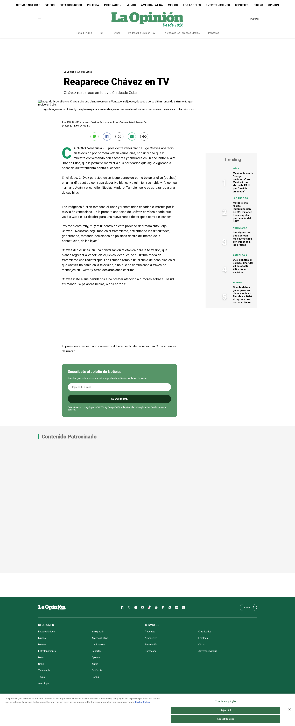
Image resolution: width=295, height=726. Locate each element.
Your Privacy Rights (225, 701)
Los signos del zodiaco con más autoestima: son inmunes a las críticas (242, 238)
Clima (201, 644)
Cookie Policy (142, 702)
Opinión (273, 5)
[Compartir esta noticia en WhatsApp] (94, 136)
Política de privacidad (125, 407)
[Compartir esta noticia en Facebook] (107, 136)
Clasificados (204, 631)
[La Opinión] (147, 18)
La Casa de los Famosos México (182, 33)
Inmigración (112, 5)
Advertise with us (207, 651)
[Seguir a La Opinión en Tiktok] (149, 607)
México (173, 5)
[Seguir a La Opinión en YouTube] (142, 607)
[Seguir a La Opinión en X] (128, 607)
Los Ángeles (192, 5)
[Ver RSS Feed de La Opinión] (183, 607)
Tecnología (44, 670)
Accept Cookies (225, 719)
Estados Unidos (71, 5)
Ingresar (254, 19)
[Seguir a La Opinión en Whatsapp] (169, 607)
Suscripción (151, 644)
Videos (50, 5)
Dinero (258, 5)
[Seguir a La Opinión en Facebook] (122, 607)
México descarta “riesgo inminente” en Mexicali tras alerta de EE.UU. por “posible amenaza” (243, 182)
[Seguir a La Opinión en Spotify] (176, 607)
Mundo (131, 5)
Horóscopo (151, 651)
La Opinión (69, 72)
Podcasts (150, 631)
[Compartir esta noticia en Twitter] (119, 136)
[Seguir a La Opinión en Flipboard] (163, 607)
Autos (95, 664)
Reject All (226, 710)
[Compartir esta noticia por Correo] (132, 136)
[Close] (289, 709)
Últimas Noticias (28, 5)
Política (93, 5)
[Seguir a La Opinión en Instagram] (135, 607)
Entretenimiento (218, 5)
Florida (237, 282)
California (97, 670)
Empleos (203, 638)
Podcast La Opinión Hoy (141, 33)
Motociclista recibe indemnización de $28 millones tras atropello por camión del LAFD (242, 212)
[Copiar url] (144, 136)
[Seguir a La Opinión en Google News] (156, 607)
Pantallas (213, 33)
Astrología (240, 228)
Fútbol (116, 33)
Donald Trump (84, 33)
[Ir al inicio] (52, 607)
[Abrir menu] (39, 19)
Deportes (242, 5)
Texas (41, 677)
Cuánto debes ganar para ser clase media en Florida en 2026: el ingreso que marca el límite (242, 295)
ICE (102, 33)
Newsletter (151, 638)
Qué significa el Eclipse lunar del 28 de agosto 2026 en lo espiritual (243, 266)
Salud (41, 664)
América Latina (152, 5)
